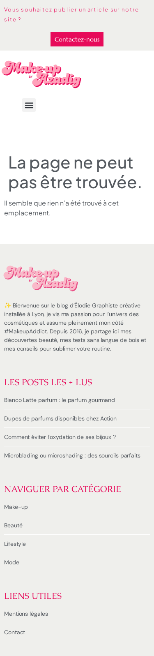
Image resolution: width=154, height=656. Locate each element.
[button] (29, 105)
